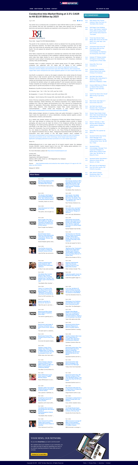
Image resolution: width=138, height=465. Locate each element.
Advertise (101, 463)
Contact (108, 463)
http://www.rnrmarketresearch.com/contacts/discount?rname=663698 (48, 110)
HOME (31, 8)
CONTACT (54, 8)
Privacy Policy (92, 463)
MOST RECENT (38, 8)
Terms (84, 463)
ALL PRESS (47, 8)
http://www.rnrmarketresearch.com (57, 150)
